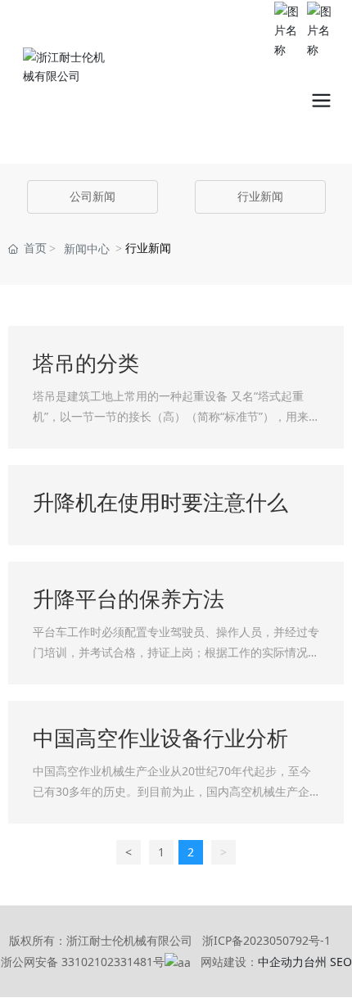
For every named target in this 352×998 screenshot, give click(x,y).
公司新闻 (92, 197)
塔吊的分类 (86, 364)
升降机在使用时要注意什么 (160, 503)
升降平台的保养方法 (128, 600)
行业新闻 (260, 197)
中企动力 (281, 961)
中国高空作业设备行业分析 (160, 739)
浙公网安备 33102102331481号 (83, 961)
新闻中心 (87, 249)
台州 (315, 961)
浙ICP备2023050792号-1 (266, 940)
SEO (341, 961)
